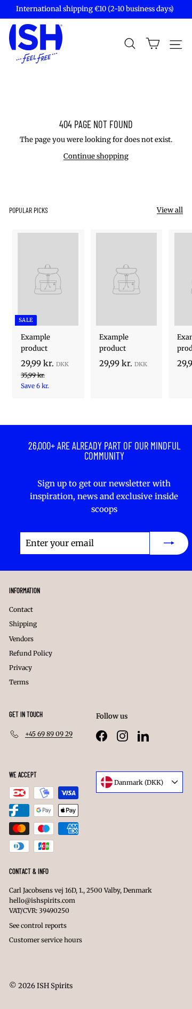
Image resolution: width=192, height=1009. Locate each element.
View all (170, 210)
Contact (21, 609)
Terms (19, 682)
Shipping (23, 624)
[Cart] (152, 43)
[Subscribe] (169, 543)
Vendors (21, 639)
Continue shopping (96, 156)
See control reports (38, 925)
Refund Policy (30, 653)
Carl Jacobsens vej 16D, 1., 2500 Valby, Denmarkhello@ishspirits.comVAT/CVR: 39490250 (80, 900)
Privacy (20, 668)
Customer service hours (45, 940)
